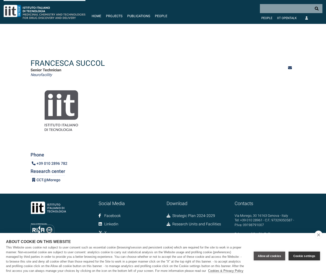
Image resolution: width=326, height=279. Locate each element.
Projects (114, 16)
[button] (290, 68)
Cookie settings (304, 256)
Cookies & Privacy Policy (225, 271)
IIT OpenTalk (287, 18)
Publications (138, 16)
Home (96, 16)
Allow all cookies (269, 256)
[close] (318, 235)
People (161, 16)
